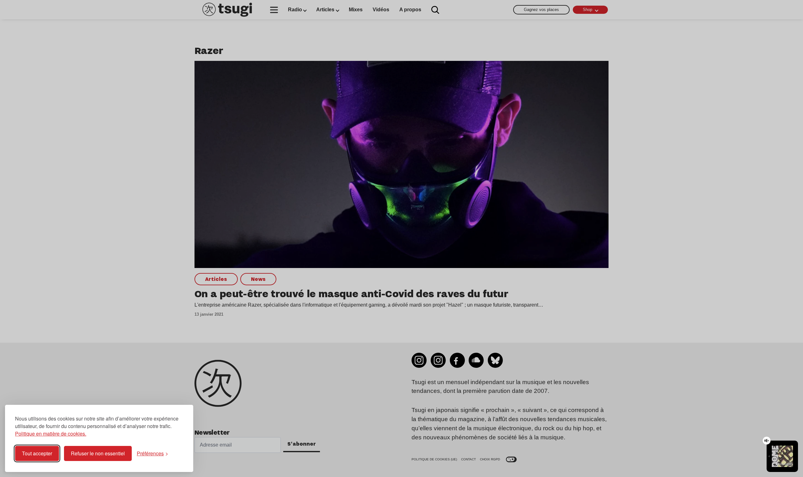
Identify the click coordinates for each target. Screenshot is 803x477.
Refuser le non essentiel (98, 453)
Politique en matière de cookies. (50, 433)
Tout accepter (37, 453)
